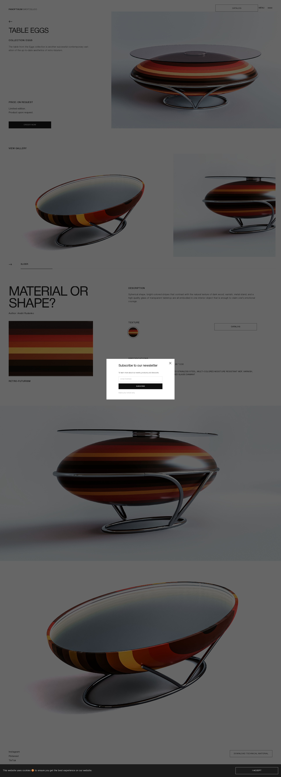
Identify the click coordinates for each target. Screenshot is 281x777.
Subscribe (140, 386)
